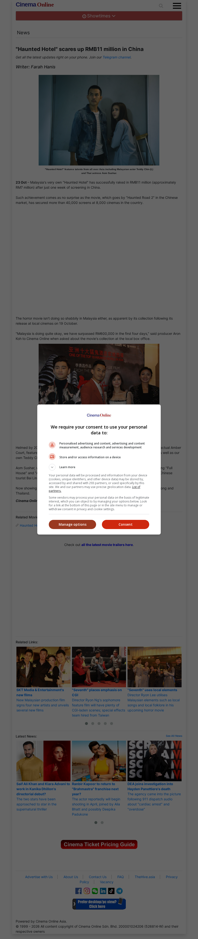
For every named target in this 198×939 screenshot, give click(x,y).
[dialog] (99, 469)
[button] (99, 467)
